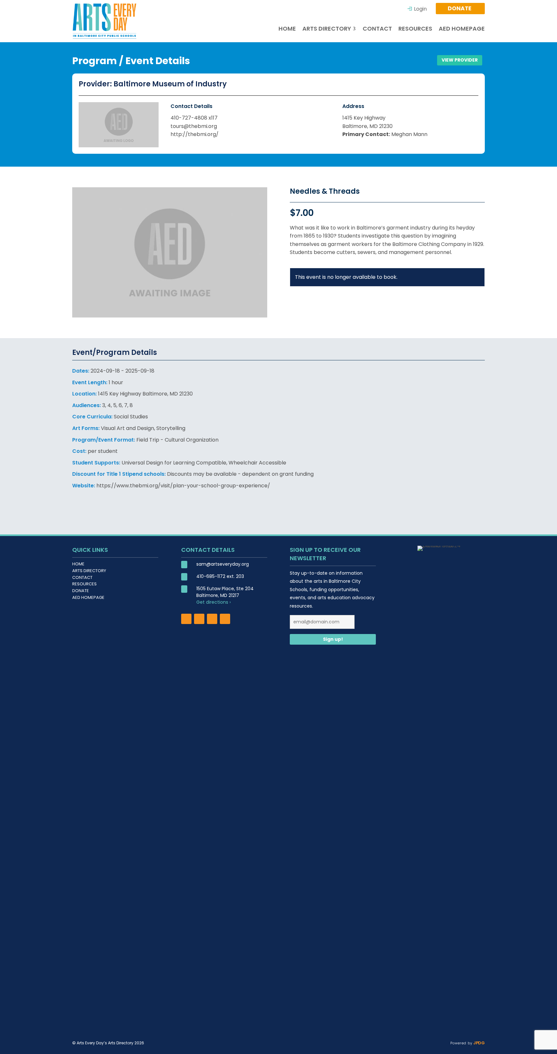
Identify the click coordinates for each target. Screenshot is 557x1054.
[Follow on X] (212, 619)
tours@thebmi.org (194, 126)
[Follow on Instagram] (199, 619)
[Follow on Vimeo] (225, 619)
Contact (82, 577)
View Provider (460, 60)
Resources (84, 584)
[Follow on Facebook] (186, 619)
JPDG (478, 1043)
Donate (80, 591)
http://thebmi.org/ (195, 134)
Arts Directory (89, 571)
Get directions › (213, 602)
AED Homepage (88, 597)
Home (78, 564)
